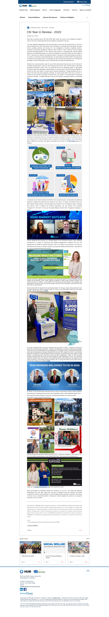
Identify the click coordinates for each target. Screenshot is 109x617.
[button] (35, 10)
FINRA (55, 598)
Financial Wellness (34, 17)
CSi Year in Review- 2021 (77, 556)
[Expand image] (40, 92)
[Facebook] (25, 589)
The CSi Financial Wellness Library (54, 557)
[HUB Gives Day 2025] (30, 547)
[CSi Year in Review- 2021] (78, 547)
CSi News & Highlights (67, 17)
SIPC (58, 598)
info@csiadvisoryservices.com (30, 586)
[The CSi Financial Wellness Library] (54, 547)
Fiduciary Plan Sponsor (50, 17)
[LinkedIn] (21, 589)
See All (87, 538)
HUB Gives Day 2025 (28, 556)
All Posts (22, 17)
